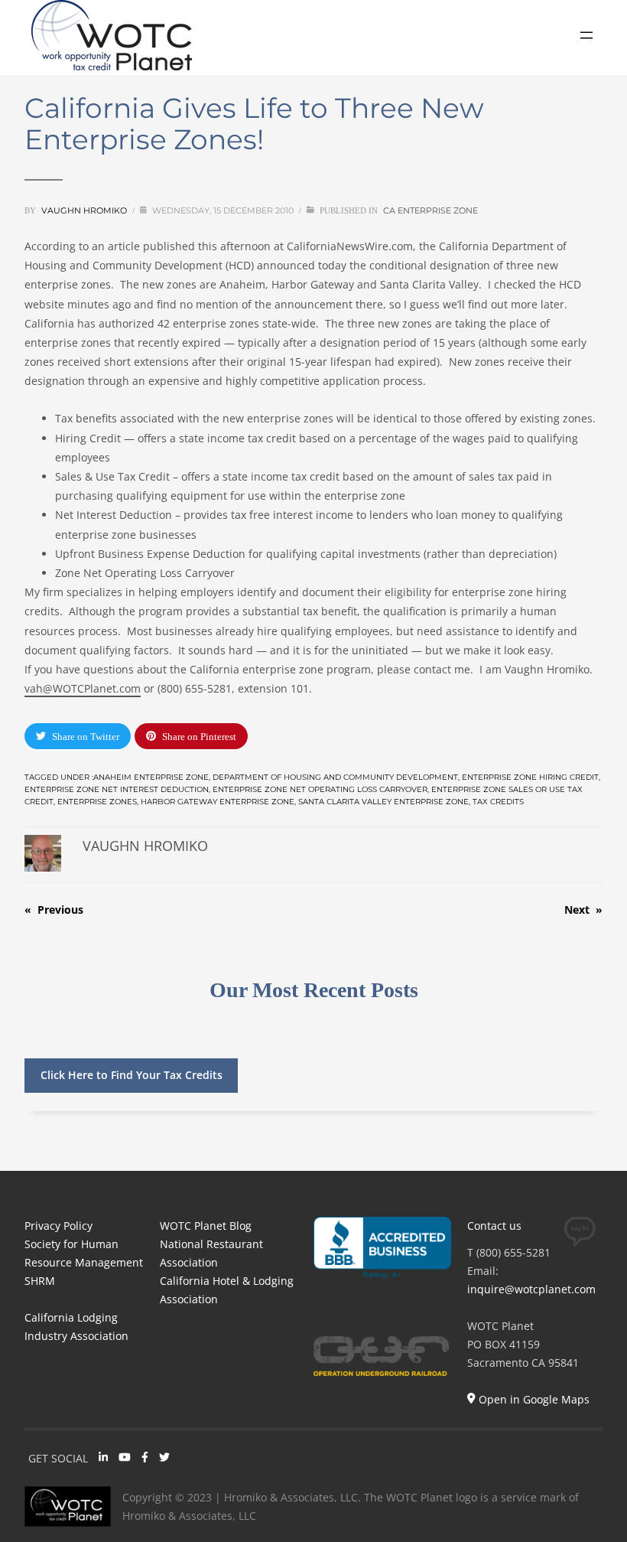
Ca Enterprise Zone (430, 210)
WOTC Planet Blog (206, 1225)
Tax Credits (498, 802)
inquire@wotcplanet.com (531, 1289)
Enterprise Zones (97, 802)
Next (577, 909)
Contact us (494, 1225)
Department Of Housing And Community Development (335, 777)
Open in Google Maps (533, 1399)
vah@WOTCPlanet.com (82, 688)
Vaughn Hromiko (84, 210)
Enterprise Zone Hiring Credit (530, 777)
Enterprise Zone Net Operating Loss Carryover (320, 789)
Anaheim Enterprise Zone (151, 777)
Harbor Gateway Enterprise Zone (217, 802)
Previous (60, 909)
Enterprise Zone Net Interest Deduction (116, 789)
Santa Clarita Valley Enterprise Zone (383, 802)
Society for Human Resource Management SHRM (83, 1262)
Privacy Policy (58, 1225)
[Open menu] (586, 35)
